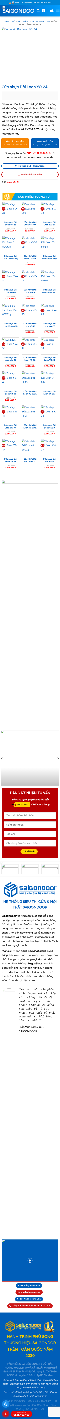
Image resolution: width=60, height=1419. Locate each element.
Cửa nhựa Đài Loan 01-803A (29, 392)
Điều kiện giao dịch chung (23, 1383)
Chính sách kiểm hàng (33, 1387)
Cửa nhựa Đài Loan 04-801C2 (30, 460)
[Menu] (58, 11)
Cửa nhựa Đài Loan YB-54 (30, 291)
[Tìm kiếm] (38, 10)
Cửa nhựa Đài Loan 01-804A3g (10, 257)
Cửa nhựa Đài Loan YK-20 (49, 426)
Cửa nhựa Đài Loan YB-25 (30, 325)
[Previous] (2, 758)
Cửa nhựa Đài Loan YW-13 (49, 223)
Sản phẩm (23, 21)
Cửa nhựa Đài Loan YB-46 (10, 392)
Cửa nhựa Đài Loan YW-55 (10, 359)
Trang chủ (9, 21)
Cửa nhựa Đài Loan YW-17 (49, 460)
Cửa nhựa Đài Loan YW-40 (10, 291)
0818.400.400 (22, 1414)
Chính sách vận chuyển (34, 1396)
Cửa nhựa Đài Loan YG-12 (30, 359)
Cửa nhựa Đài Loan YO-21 (10, 223)
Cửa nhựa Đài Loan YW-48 (10, 426)
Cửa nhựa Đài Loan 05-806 (30, 223)
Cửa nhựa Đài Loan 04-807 (49, 392)
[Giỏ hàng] (52, 10)
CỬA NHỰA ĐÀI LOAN (40, 21)
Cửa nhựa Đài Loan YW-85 (49, 325)
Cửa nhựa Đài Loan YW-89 (30, 257)
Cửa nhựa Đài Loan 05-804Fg (49, 257)
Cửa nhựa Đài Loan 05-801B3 (49, 291)
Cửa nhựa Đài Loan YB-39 (49, 359)
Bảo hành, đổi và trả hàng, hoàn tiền (23, 1392)
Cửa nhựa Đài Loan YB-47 (10, 460)
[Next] (58, 758)
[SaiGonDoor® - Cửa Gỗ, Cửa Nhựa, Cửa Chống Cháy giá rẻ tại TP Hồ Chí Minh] (18, 10)
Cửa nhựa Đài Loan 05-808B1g (10, 325)
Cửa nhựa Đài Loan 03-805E (30, 426)
